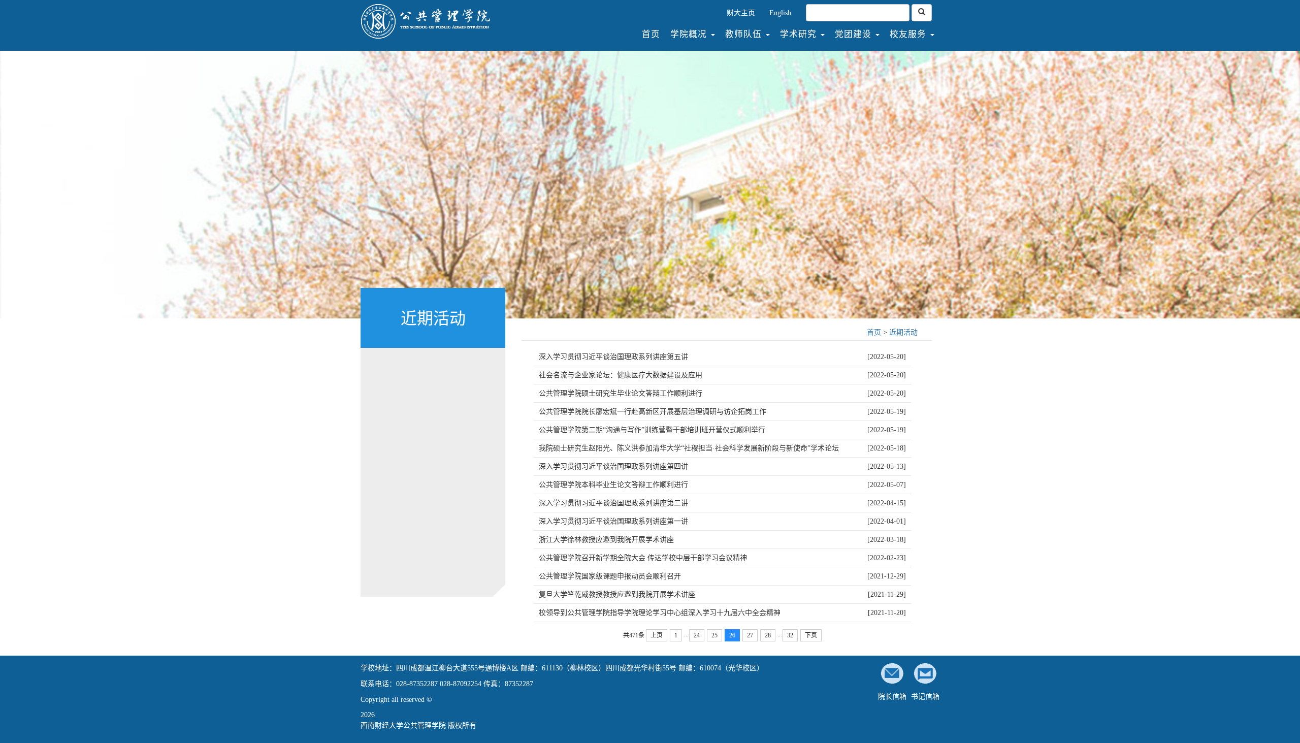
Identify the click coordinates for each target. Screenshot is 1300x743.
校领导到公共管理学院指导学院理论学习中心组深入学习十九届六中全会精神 (660, 613)
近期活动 (903, 332)
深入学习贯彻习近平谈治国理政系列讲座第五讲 (613, 357)
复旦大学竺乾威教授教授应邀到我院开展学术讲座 (617, 594)
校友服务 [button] (909, 34)
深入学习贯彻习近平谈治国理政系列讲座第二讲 (613, 503)
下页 (811, 635)
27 (750, 635)
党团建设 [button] (854, 34)
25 (714, 635)
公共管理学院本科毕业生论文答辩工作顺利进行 (613, 485)
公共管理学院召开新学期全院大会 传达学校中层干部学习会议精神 (643, 558)
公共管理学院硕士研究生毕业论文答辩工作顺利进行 (620, 393)
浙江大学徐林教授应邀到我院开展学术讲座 (606, 539)
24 (697, 635)
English (780, 13)
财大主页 (741, 13)
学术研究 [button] (800, 34)
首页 (653, 34)
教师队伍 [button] (745, 34)
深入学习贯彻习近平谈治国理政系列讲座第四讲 (613, 466)
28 (768, 635)
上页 (657, 635)
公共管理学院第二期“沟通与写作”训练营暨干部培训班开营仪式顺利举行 (652, 430)
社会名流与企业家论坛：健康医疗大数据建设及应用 (620, 375)
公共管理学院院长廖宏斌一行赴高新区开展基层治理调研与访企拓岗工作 (652, 411)
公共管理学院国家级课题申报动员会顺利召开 (610, 576)
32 (790, 635)
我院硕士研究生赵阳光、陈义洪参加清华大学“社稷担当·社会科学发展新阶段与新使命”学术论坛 (689, 448)
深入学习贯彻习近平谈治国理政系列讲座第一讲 (613, 521)
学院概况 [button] (690, 34)
